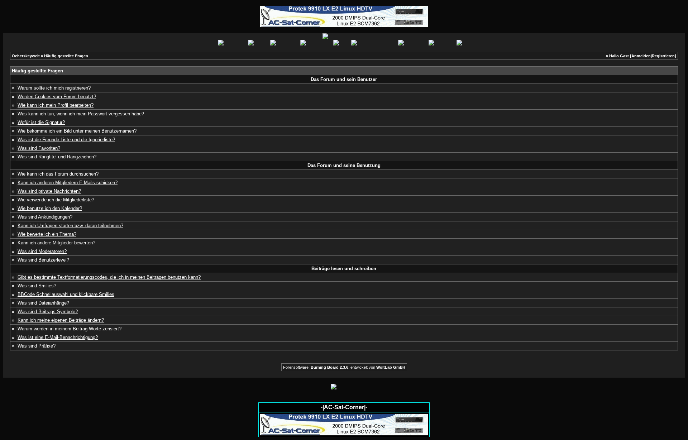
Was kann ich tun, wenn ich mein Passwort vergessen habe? (81, 113)
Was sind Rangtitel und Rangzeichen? (57, 156)
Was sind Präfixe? (37, 346)
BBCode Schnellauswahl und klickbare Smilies (66, 294)
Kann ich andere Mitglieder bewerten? (56, 242)
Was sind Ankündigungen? (45, 217)
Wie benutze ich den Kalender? (50, 208)
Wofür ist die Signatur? (41, 122)
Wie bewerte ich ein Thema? (47, 234)
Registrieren (663, 56)
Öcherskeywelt (26, 56)
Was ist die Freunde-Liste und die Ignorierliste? (66, 139)
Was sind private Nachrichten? (49, 191)
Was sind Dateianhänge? (43, 303)
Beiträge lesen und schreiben (343, 268)
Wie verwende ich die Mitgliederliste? (56, 199)
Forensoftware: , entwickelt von (344, 367)
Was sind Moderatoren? (42, 251)
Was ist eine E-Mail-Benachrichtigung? (58, 337)
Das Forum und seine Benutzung (344, 165)
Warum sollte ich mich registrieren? (54, 88)
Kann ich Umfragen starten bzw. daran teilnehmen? (70, 225)
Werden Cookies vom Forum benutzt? (57, 96)
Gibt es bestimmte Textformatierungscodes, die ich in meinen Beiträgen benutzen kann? (109, 277)
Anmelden (641, 56)
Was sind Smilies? (37, 285)
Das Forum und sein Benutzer (344, 79)
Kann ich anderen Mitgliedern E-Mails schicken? (68, 182)
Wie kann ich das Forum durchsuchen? (58, 174)
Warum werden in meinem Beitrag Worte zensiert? (69, 328)
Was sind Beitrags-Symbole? (48, 311)
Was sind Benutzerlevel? (43, 260)
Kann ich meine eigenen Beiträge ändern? (61, 320)
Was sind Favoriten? (39, 148)
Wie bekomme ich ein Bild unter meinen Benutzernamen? (77, 131)
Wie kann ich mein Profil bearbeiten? (56, 105)
